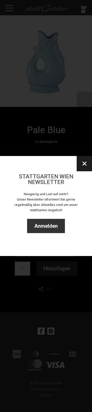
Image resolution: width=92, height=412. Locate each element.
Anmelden (46, 226)
